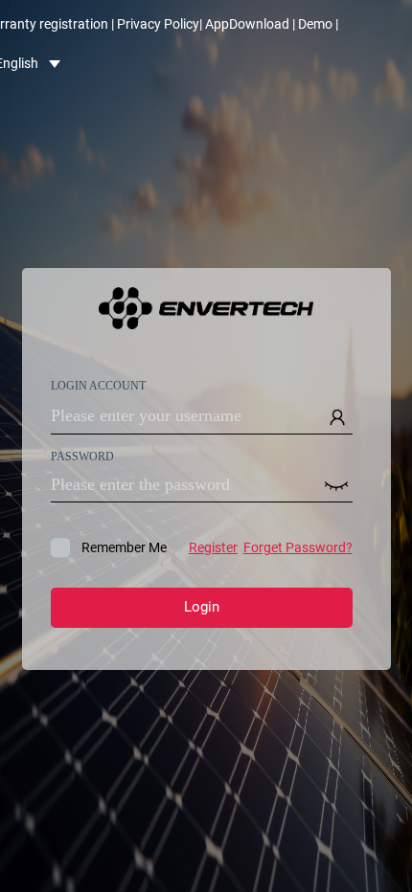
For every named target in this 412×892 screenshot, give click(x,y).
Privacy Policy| (159, 24)
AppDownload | (250, 24)
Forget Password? (298, 547)
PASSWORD (82, 446)
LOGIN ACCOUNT (98, 375)
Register (213, 547)
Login (201, 606)
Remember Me (217, 547)
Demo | (318, 24)
